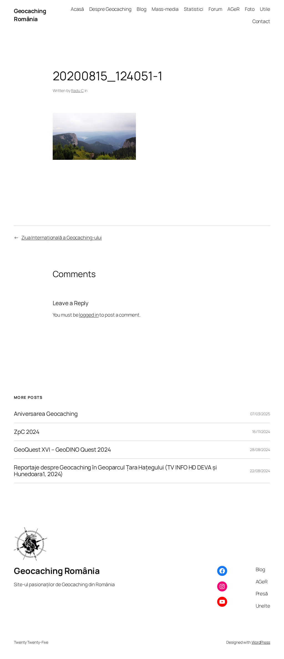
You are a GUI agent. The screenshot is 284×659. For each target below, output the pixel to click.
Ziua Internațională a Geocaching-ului (61, 237)
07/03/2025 (260, 413)
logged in (88, 314)
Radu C (77, 90)
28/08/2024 (260, 449)
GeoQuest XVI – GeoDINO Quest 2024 (62, 449)
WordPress (261, 642)
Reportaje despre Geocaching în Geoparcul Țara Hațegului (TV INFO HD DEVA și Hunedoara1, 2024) (115, 470)
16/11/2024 (261, 431)
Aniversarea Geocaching (46, 414)
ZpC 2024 (26, 432)
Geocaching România (30, 15)
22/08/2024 (260, 470)
